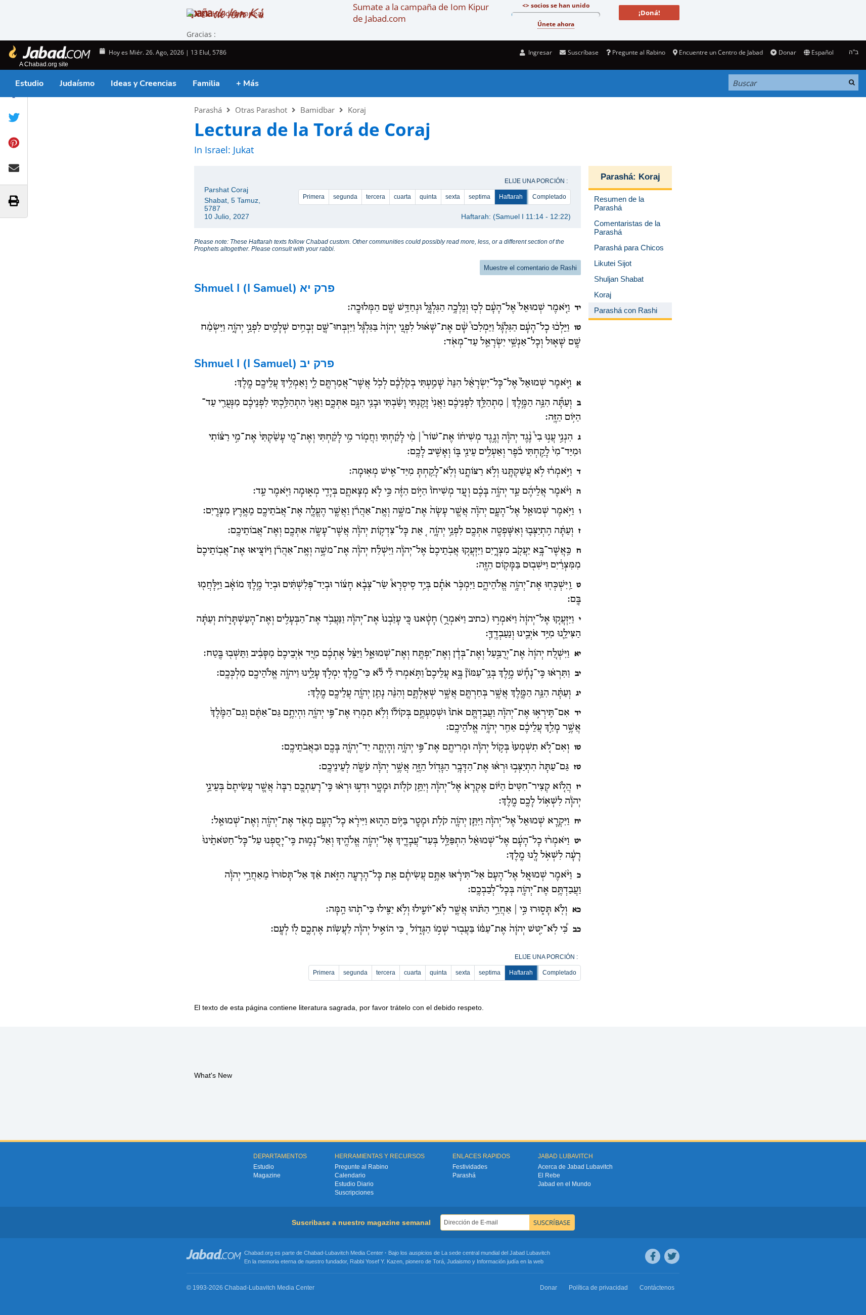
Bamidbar (317, 110)
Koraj (357, 110)
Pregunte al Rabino (638, 52)
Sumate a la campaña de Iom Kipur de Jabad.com (421, 12)
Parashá (208, 110)
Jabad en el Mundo (564, 1184)
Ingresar (539, 52)
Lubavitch (337, 1253)
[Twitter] (671, 1256)
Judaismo (459, 1261)
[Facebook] (652, 1256)
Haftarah (511, 196)
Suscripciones (354, 1192)
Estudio (29, 83)
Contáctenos (657, 1287)
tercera (375, 196)
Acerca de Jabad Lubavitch (575, 1166)
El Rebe (549, 1175)
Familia (206, 83)
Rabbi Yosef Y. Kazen (376, 1261)
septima (479, 196)
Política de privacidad (598, 1287)
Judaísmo (77, 83)
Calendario (350, 1175)
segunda (345, 196)
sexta (452, 196)
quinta (428, 196)
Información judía (498, 1261)
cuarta (402, 196)
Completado (549, 196)
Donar (787, 52)
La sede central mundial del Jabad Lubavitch (495, 1253)
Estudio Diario (354, 1184)
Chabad (313, 1253)
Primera (314, 196)
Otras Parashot (261, 110)
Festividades (469, 1166)
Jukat (243, 150)
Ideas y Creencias (143, 83)
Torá (438, 1261)
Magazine (267, 1175)
